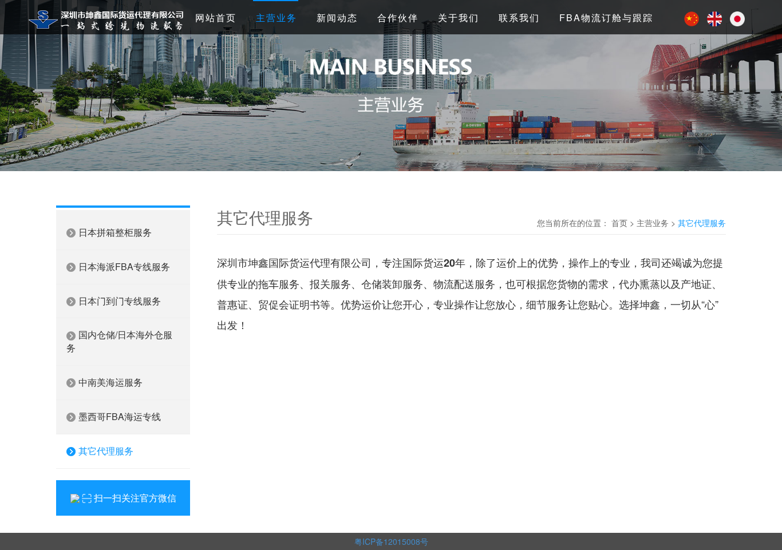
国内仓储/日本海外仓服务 (119, 341)
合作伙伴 (397, 17)
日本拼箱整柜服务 (114, 232)
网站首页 (215, 17)
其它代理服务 (104, 450)
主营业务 (276, 17)
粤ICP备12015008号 (391, 541)
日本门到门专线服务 (118, 300)
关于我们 (458, 17)
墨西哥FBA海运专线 (118, 416)
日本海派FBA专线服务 (123, 266)
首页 (619, 222)
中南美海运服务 (109, 382)
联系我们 (519, 17)
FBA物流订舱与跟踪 (606, 17)
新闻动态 (337, 17)
